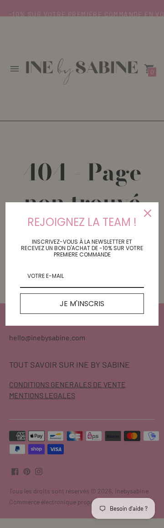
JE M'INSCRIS (82, 303)
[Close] (148, 213)
